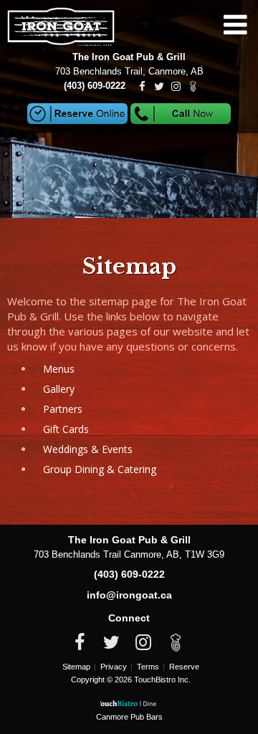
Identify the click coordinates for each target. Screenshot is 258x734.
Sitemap (76, 666)
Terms (148, 666)
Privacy (113, 666)
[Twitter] (159, 86)
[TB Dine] (193, 86)
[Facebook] (142, 86)
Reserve (184, 666)
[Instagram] (175, 86)
